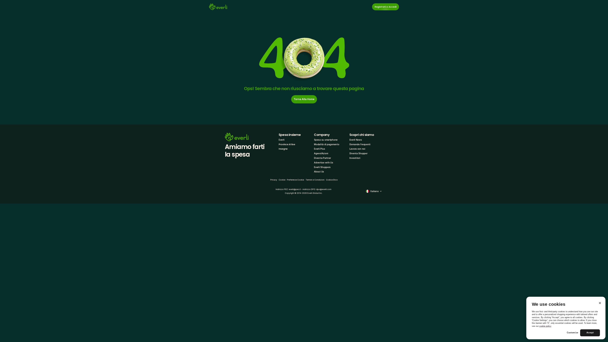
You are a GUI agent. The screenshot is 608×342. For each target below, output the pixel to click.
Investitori (354, 158)
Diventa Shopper (358, 153)
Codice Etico (332, 180)
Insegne (283, 148)
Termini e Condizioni (315, 180)
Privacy (273, 180)
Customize (572, 333)
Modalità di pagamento (326, 144)
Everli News (355, 139)
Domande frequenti (359, 144)
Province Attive (287, 144)
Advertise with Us (323, 162)
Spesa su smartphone (326, 139)
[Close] (599, 303)
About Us (319, 171)
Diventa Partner (322, 158)
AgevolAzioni (321, 153)
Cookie (282, 180)
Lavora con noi (357, 148)
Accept (590, 333)
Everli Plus (319, 148)
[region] (565, 318)
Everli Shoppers (322, 167)
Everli (281, 139)
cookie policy (545, 326)
